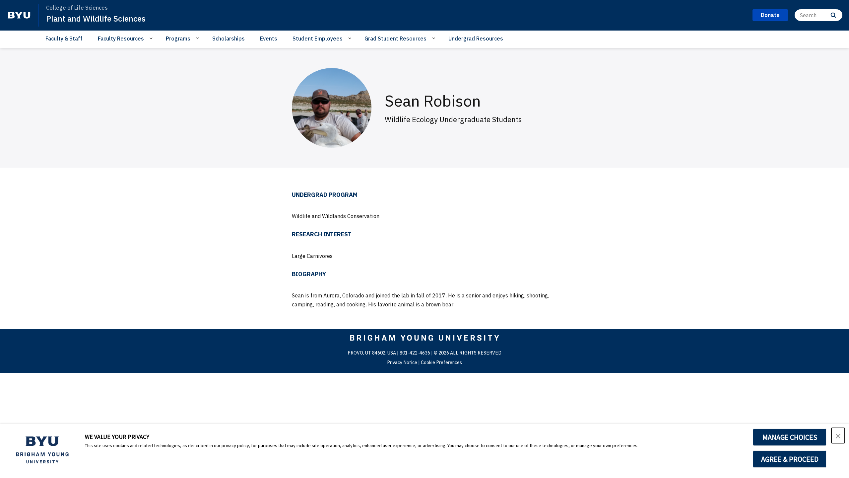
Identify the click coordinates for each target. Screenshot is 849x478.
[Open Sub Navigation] (152, 38)
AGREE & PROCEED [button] (789, 459)
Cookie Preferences (441, 362)
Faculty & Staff (64, 38)
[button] (838, 435)
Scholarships (228, 38)
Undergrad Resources (475, 38)
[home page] (19, 15)
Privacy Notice (402, 362)
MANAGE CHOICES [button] (789, 437)
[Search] (833, 15)
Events (268, 38)
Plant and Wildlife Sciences (96, 18)
